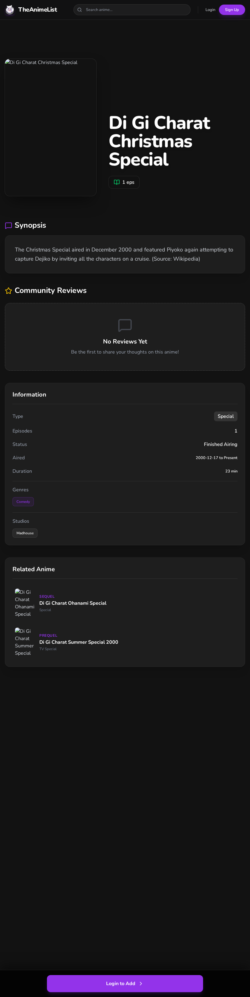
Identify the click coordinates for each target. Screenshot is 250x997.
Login (210, 9)
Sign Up (232, 9)
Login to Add (120, 983)
